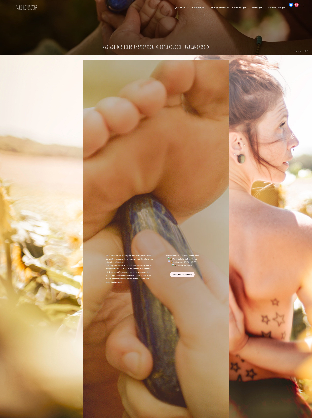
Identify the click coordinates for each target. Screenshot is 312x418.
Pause (298, 50)
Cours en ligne (239, 8)
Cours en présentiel (219, 8)
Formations (198, 8)
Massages (257, 8)
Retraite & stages (276, 8)
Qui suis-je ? (180, 8)
